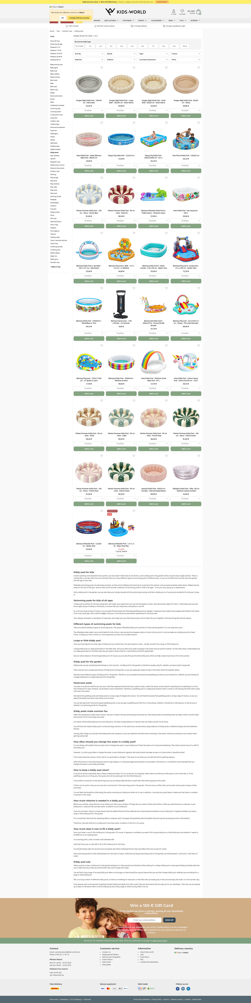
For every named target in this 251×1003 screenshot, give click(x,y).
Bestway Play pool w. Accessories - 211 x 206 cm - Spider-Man (186, 267)
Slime (52, 215)
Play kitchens (54, 184)
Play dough (54, 177)
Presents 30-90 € (56, 57)
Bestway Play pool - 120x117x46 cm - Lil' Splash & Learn (88, 379)
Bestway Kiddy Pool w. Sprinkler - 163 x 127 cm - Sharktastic (88, 267)
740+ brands (73, 26)
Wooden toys (54, 262)
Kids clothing (110, 20)
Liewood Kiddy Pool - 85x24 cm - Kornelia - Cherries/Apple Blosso (153, 490)
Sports (141, 20)
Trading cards (55, 237)
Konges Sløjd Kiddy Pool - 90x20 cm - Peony (186, 102)
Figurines (53, 130)
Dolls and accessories (57, 127)
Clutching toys (55, 108)
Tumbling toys (55, 250)
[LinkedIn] (188, 989)
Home (52, 31)
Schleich (53, 206)
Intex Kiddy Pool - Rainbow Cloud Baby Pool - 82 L (153, 379)
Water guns (54, 259)
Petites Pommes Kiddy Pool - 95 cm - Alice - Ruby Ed (121, 212)
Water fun (53, 256)
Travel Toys (54, 243)
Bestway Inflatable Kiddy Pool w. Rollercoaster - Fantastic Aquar (153, 212)
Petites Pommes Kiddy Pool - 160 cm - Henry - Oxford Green (186, 435)
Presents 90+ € (55, 60)
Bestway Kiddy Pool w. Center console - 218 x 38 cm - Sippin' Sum (153, 267)
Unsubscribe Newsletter (149, 962)
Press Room (144, 957)
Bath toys (53, 86)
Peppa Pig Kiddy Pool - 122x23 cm (121, 155)
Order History (107, 959)
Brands (97, 20)
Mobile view (196, 999)
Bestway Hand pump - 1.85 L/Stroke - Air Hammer (121, 322)
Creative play (54, 124)
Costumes (53, 118)
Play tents (53, 190)
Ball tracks (53, 80)
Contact (54, 948)
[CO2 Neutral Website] (151, 988)
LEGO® (52, 159)
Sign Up (169, 920)
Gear (171, 20)
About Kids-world (146, 952)
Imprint (166, 999)
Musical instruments (57, 168)
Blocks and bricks (56, 96)
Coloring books (55, 112)
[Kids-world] (125, 11)
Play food (53, 181)
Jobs (142, 955)
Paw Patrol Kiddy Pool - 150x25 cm (186, 155)
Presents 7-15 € (55, 50)
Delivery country (177, 999)
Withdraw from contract (59, 969)
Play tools (53, 193)
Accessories (156, 20)
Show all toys (54, 41)
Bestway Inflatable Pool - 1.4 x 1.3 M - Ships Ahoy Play (121, 545)
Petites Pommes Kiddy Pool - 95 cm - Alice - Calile (121, 435)
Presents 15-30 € (56, 53)
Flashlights (54, 134)
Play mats (53, 187)
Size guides (106, 965)
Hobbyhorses (54, 146)
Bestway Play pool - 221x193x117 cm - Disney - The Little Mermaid (186, 322)
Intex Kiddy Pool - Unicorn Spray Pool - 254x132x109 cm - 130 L (186, 379)
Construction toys (56, 115)
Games (52, 140)
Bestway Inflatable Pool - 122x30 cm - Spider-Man (88, 545)
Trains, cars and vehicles (58, 240)
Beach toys (54, 90)
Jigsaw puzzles (55, 149)
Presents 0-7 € (55, 47)
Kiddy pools (78, 31)
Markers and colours (57, 165)
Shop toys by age (56, 44)
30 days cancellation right (175, 26)
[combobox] (89, 110)
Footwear (127, 20)
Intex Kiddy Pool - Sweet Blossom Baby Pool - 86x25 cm (88, 157)
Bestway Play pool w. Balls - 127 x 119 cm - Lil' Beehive (121, 267)
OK (62, 18)
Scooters (53, 209)
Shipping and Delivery (110, 955)
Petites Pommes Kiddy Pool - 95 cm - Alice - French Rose (153, 435)
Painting (53, 174)
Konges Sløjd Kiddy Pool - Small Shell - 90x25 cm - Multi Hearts (153, 102)
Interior (194, 20)
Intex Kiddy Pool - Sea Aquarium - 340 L (185, 212)
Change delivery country (79, 18)
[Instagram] (183, 989)
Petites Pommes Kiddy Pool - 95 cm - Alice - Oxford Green (121, 490)
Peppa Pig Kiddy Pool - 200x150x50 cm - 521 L (153, 157)
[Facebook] (177, 989)
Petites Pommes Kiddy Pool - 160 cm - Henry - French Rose (89, 490)
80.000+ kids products (106, 26)
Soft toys (53, 218)
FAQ (141, 959)
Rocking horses (55, 196)
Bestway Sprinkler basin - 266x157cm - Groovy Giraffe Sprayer (153, 323)
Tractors (53, 234)
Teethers (53, 228)
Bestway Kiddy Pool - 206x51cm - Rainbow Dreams (121, 379)
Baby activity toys (56, 64)
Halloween (54, 143)
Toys (182, 20)
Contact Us (106, 952)
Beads (52, 93)
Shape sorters (55, 212)
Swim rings (54, 225)
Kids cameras (54, 155)
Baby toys (53, 71)
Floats (52, 137)
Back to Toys (55, 267)
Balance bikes (55, 77)
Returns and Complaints (111, 957)
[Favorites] (101, 67)
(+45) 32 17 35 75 (62, 955)
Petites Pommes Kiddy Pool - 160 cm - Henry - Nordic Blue (89, 212)
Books (52, 99)
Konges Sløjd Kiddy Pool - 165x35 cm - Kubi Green (89, 102)
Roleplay (53, 199)
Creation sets (54, 121)
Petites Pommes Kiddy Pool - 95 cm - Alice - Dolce (89, 435)
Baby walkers (54, 74)
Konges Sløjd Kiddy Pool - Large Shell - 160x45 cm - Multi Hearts (121, 102)
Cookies (187, 999)
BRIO (52, 102)
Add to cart (88, 116)
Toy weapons (54, 231)
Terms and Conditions (141, 999)
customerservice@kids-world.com (67, 952)
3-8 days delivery (140, 26)
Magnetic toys (55, 162)
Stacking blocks (55, 221)
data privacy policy (160, 941)
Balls (52, 83)
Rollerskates (54, 203)
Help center (106, 962)
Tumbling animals (56, 247)
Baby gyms (54, 68)
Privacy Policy (157, 999)
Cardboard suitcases (57, 105)
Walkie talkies (55, 253)
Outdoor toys (67, 31)
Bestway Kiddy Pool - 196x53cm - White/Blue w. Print (89, 322)
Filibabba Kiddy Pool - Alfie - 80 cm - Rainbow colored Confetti (186, 490)
